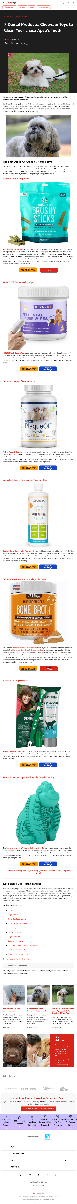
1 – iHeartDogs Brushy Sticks (16, 179)
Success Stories (44, 7)
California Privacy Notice (38, 1182)
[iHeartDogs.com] (11, 2)
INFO (13, 1160)
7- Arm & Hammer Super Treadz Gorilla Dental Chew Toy (28, 777)
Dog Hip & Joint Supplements (18, 923)
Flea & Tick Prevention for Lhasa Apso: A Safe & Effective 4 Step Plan (63, 1011)
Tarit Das (9, 39)
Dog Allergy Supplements (17, 928)
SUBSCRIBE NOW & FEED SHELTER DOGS (38, 1108)
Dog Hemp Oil (13, 915)
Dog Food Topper (14, 910)
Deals (32, 7)
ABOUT (13, 1147)
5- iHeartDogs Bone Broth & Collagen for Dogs (24, 579)
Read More (6, 1027)
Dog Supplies (10, 1076)
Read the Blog (61, 1061)
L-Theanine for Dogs (15, 932)
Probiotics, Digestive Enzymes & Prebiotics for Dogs (26, 945)
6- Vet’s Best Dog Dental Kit (15, 681)
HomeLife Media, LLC (39, 1196)
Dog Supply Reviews (20, 16)
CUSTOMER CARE (17, 1154)
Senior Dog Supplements (17, 919)
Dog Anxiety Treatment (16, 941)
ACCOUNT (15, 1167)
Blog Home (7, 16)
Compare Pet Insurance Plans (18, 954)
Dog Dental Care (14, 937)
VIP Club (22, 7)
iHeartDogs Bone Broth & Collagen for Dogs (28, 650)
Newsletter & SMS (38, 1186)
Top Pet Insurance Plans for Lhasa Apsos (17, 959)
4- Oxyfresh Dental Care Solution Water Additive (25, 480)
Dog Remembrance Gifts (16, 950)
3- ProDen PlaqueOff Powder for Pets (19, 381)
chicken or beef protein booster (25, 648)
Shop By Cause (9, 7)
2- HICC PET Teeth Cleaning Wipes (18, 282)
